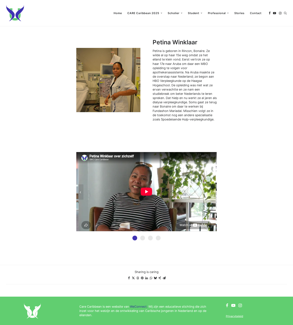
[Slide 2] (142, 238)
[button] (270, 13)
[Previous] (80, 199)
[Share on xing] (160, 278)
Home (118, 13)
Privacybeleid (234, 316)
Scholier (173, 13)
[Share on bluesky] (155, 278)
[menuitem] (117, 13)
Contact (255, 13)
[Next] (213, 199)
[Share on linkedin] (146, 278)
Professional (217, 13)
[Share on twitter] (133, 278)
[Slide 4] (158, 238)
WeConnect (138, 306)
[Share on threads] (138, 278)
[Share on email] (164, 278)
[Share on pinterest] (142, 278)
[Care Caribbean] (15, 13)
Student (193, 13)
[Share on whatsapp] (151, 278)
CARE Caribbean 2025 (143, 13)
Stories (239, 13)
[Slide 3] (150, 238)
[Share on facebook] (129, 278)
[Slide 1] (135, 238)
